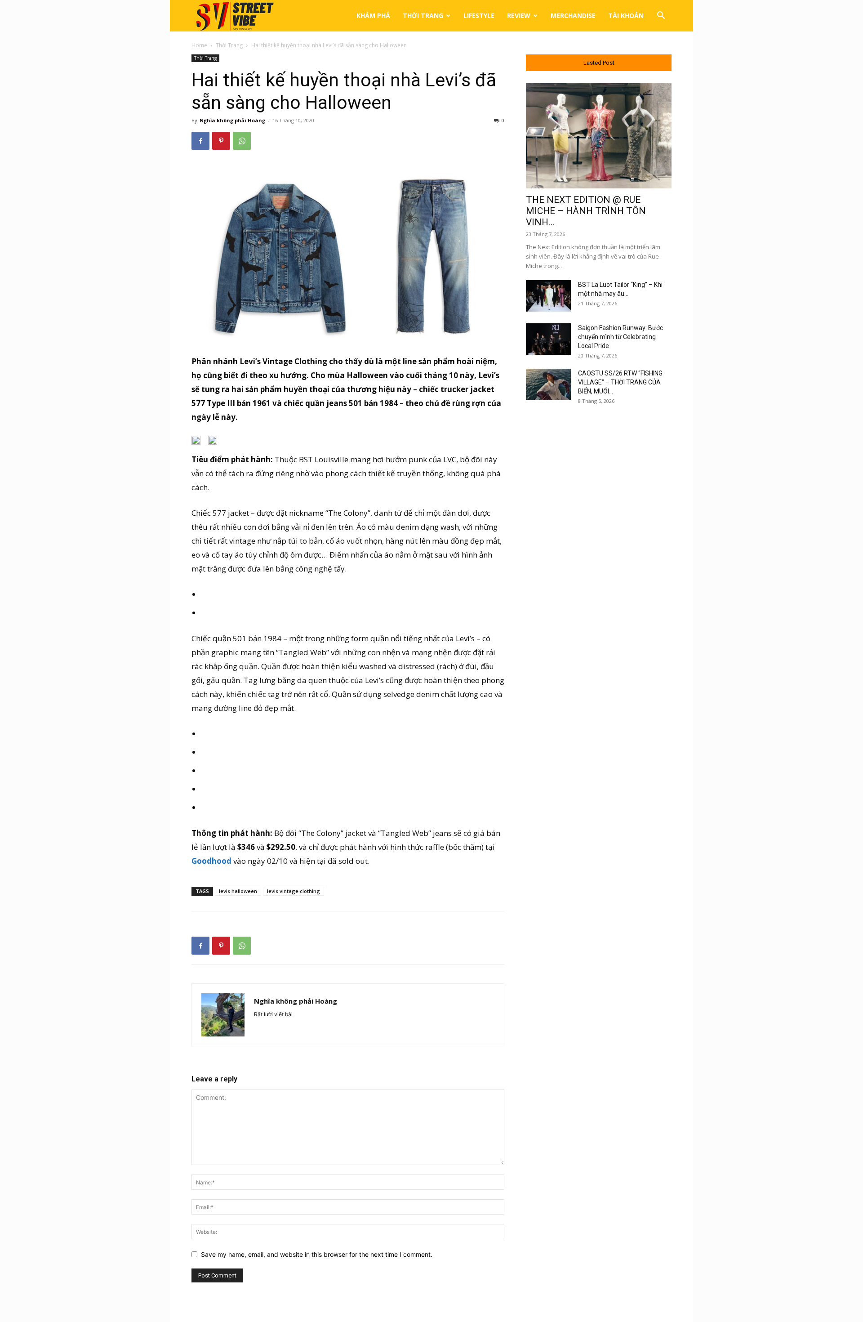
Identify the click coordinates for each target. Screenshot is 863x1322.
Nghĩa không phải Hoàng (232, 120)
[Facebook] (200, 141)
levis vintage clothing (293, 891)
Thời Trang (423, 15)
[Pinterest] (221, 141)
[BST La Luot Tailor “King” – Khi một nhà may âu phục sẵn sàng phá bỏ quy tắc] (548, 296)
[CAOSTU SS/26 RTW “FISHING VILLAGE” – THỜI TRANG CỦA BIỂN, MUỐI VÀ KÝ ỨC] (548, 384)
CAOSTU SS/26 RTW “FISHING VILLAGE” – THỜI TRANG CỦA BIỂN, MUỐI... (620, 382)
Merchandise (573, 15)
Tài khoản (626, 15)
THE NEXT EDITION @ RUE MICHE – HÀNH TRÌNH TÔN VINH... (586, 211)
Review (518, 15)
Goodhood (211, 861)
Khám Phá (373, 15)
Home (199, 45)
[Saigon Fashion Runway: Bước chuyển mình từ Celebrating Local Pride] (548, 339)
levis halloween (238, 891)
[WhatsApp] (242, 141)
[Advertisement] (598, 559)
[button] (661, 16)
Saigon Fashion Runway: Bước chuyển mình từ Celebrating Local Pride (620, 336)
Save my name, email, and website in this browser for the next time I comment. (316, 1254)
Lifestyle (478, 15)
